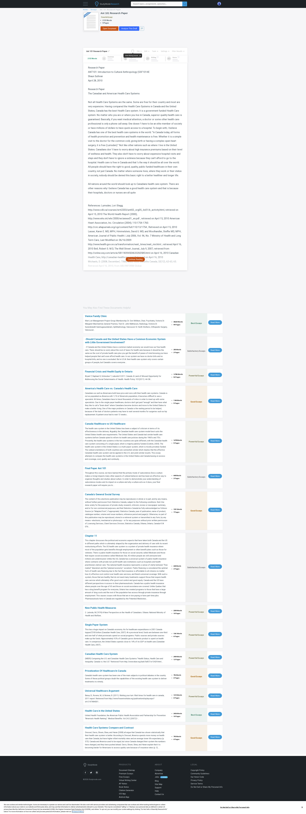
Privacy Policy (197, 780)
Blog (157, 781)
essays (94, 10)
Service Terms (197, 784)
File (138, 51)
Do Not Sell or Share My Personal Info (234, 807)
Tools (154, 51)
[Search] (184, 4)
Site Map (158, 784)
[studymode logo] (111, 4)
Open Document (109, 28)
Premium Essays (126, 773)
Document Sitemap (127, 770)
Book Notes (124, 787)
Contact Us (159, 794)
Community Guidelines (200, 773)
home (85, 10)
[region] (153, 807)
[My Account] (220, 4)
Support (158, 787)
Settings (164, 51)
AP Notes (123, 784)
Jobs (157, 777)
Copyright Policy (197, 770)
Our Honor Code (197, 777)
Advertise (159, 773)
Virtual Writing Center (128, 780)
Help (157, 791)
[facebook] (86, 774)
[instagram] (97, 774)
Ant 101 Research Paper (114, 13)
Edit (145, 51)
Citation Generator (126, 790)
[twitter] (92, 774)
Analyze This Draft (129, 29)
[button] (85, 4)
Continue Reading (135, 259)
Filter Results (177, 51)
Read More (215, 322)
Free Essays (124, 777)
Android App (124, 797)
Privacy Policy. (78, 811)
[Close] (302, 807)
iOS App (122, 794)
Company (159, 770)
